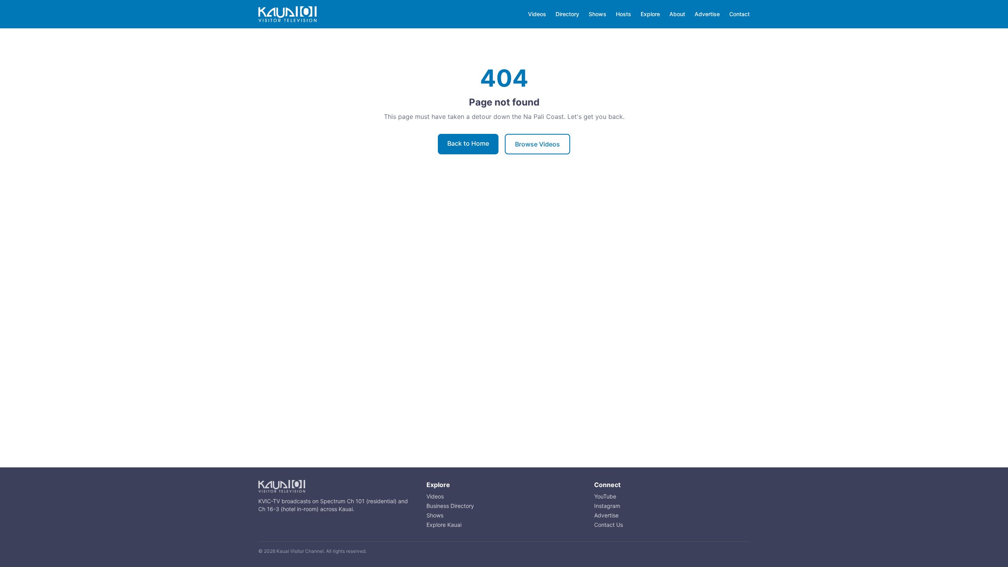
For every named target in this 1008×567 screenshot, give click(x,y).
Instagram (607, 505)
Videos (537, 14)
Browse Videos (537, 144)
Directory (567, 14)
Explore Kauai (443, 524)
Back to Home (468, 143)
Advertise (707, 14)
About (677, 14)
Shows (597, 14)
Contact (739, 14)
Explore (650, 14)
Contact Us (608, 524)
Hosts (623, 14)
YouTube (605, 496)
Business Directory (450, 505)
